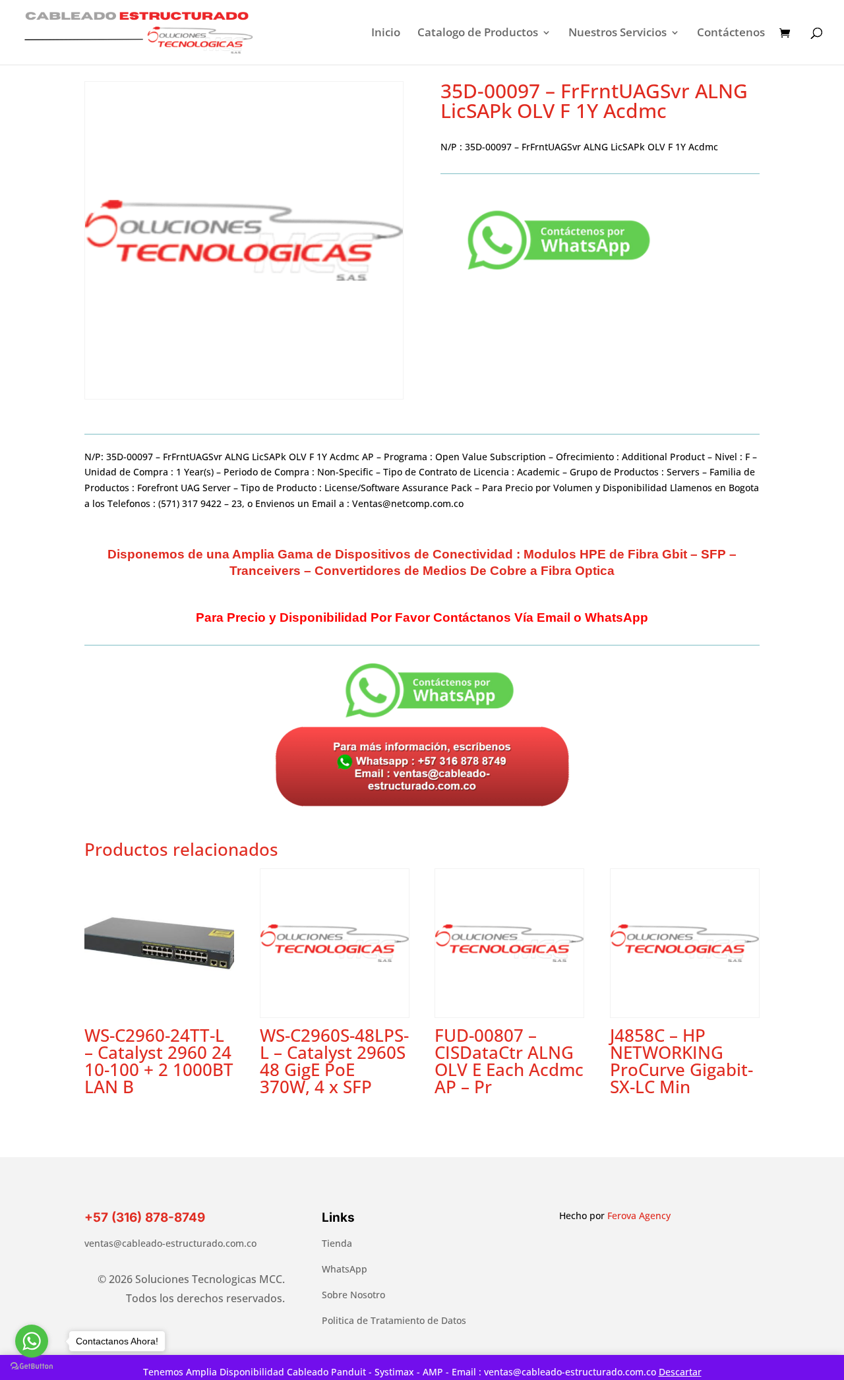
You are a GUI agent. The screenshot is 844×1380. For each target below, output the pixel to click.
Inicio (385, 34)
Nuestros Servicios (617, 34)
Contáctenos (731, 34)
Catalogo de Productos (477, 34)
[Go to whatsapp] (31, 1341)
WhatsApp (344, 1269)
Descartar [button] (680, 1371)
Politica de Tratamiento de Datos (394, 1320)
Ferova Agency (639, 1215)
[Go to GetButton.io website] (32, 1366)
